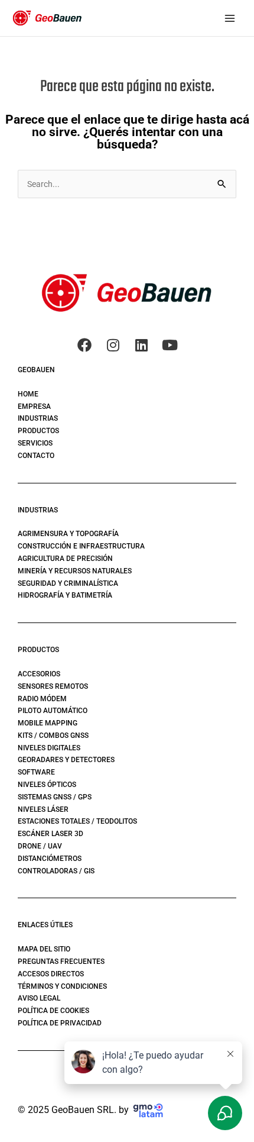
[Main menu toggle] (229, 17)
